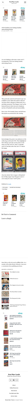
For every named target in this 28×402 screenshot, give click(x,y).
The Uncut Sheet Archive (16, 291)
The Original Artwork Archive (17, 285)
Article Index (14, 396)
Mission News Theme (9, 399)
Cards (9, 184)
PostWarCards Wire (14, 393)
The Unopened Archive (15, 298)
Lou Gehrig (4, 189)
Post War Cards (14, 2)
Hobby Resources (14, 278)
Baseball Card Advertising (15, 187)
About (14, 385)
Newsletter (14, 390)
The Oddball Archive (15, 272)
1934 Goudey (5, 187)
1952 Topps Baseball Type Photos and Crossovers (18, 305)
